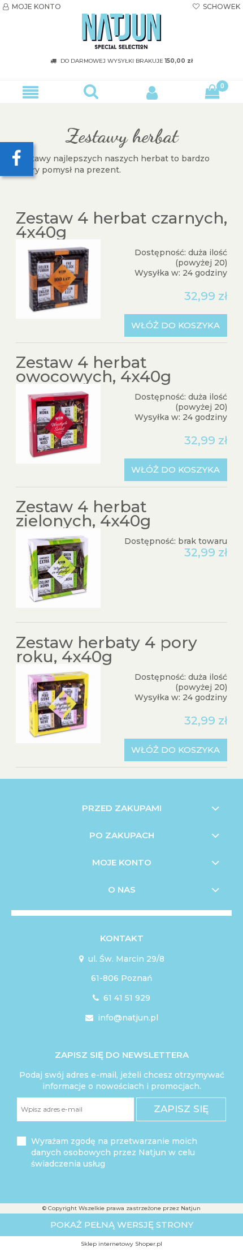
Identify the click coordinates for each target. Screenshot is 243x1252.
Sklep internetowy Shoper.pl (121, 1243)
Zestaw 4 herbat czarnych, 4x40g (121, 225)
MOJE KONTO (32, 6)
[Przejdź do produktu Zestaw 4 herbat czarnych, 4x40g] (58, 279)
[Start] (121, 32)
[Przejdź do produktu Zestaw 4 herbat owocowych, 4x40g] (58, 424)
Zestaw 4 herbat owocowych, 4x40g (93, 369)
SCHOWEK (216, 6)
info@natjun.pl (121, 1018)
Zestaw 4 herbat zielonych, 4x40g (83, 513)
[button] (30, 92)
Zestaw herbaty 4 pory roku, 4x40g (106, 649)
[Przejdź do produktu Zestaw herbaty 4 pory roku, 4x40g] (58, 704)
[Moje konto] (152, 91)
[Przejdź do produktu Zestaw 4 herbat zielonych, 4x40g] (58, 568)
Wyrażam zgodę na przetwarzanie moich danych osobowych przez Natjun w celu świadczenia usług (114, 1152)
